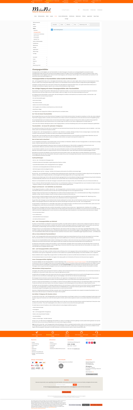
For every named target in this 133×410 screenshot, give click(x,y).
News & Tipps (35, 51)
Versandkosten (64, 396)
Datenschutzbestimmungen (53, 386)
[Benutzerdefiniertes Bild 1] (36, 362)
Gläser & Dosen (36, 35)
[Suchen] (79, 10)
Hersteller (35, 57)
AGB (33, 347)
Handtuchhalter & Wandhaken (39, 34)
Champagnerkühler (37, 32)
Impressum (34, 350)
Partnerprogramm (53, 343)
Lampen (34, 26)
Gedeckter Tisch (36, 39)
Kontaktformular (77, 348)
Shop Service (33, 339)
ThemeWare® (77, 397)
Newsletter (52, 347)
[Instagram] (89, 343)
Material (35, 61)
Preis (34, 63)
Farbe (34, 59)
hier (92, 371)
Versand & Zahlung (35, 343)
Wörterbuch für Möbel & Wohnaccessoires (57, 348)
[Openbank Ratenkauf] (37, 365)
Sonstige (34, 53)
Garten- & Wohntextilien (37, 41)
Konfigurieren (86, 404)
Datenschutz (34, 348)
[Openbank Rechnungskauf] (38, 368)
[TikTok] (94, 343)
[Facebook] (87, 343)
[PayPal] (32, 362)
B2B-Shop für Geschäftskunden (37, 351)
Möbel (34, 24)
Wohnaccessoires (36, 22)
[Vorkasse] (42, 368)
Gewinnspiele (52, 345)
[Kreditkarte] (41, 365)
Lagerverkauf (35, 49)
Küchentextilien (36, 37)
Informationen (52, 339)
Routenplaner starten (92, 374)
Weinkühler (36, 30)
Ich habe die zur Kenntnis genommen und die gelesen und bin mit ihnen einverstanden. (67, 386)
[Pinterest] (92, 343)
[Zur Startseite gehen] (41, 10)
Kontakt (33, 342)
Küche (34, 28)
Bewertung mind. (36, 65)
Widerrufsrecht (34, 345)
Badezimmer (35, 45)
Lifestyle (34, 47)
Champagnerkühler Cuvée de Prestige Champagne (76, 261)
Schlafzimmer (35, 43)
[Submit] (75, 385)
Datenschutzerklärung (52, 407)
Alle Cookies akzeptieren (96, 404)
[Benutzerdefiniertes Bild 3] (44, 362)
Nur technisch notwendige (75, 404)
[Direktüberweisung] (33, 368)
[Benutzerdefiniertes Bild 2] (40, 362)
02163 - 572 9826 (71, 344)
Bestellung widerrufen (66, 392)
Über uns (51, 342)
